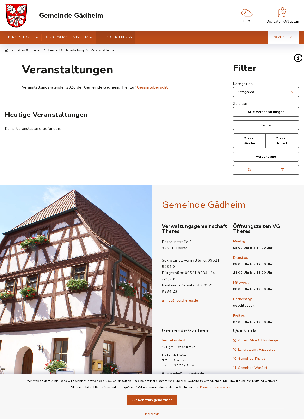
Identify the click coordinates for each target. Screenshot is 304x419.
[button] (298, 58)
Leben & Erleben (29, 50)
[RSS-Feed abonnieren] (249, 170)
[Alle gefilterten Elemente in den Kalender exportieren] (282, 170)
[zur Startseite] (16, 15)
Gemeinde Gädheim (71, 15)
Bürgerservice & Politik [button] (66, 37)
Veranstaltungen (103, 50)
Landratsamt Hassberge (257, 349)
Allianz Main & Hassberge (258, 340)
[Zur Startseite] (7, 50)
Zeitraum (241, 103)
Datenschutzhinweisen (216, 387)
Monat (282, 141)
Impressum (152, 414)
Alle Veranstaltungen (266, 112)
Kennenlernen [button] (21, 37)
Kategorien (243, 83)
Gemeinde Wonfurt (252, 367)
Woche (249, 141)
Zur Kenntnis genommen (152, 400)
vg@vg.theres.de (183, 300)
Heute (266, 125)
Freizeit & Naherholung (66, 50)
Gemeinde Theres (252, 358)
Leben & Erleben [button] (113, 37)
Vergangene (266, 156)
